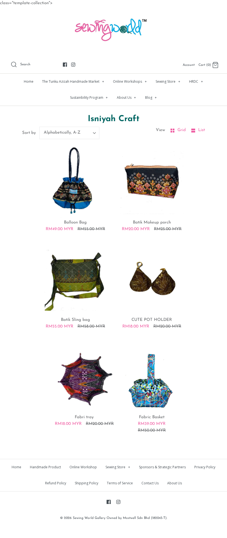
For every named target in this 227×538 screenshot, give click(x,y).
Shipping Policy (86, 483)
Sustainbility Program (89, 97)
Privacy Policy (204, 467)
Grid (182, 130)
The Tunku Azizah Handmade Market (73, 81)
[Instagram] (73, 65)
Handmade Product (45, 467)
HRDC (196, 81)
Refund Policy (55, 483)
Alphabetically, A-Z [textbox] (62, 133)
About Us (126, 97)
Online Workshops (130, 81)
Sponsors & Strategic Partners (162, 467)
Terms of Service (120, 483)
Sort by (29, 133)
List (201, 130)
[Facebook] (65, 65)
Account (189, 65)
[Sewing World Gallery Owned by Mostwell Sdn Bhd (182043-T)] (113, 15)
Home (28, 81)
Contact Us (150, 483)
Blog (151, 97)
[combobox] (69, 133)
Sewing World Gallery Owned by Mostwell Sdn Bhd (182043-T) (120, 518)
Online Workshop (83, 467)
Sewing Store (168, 81)
